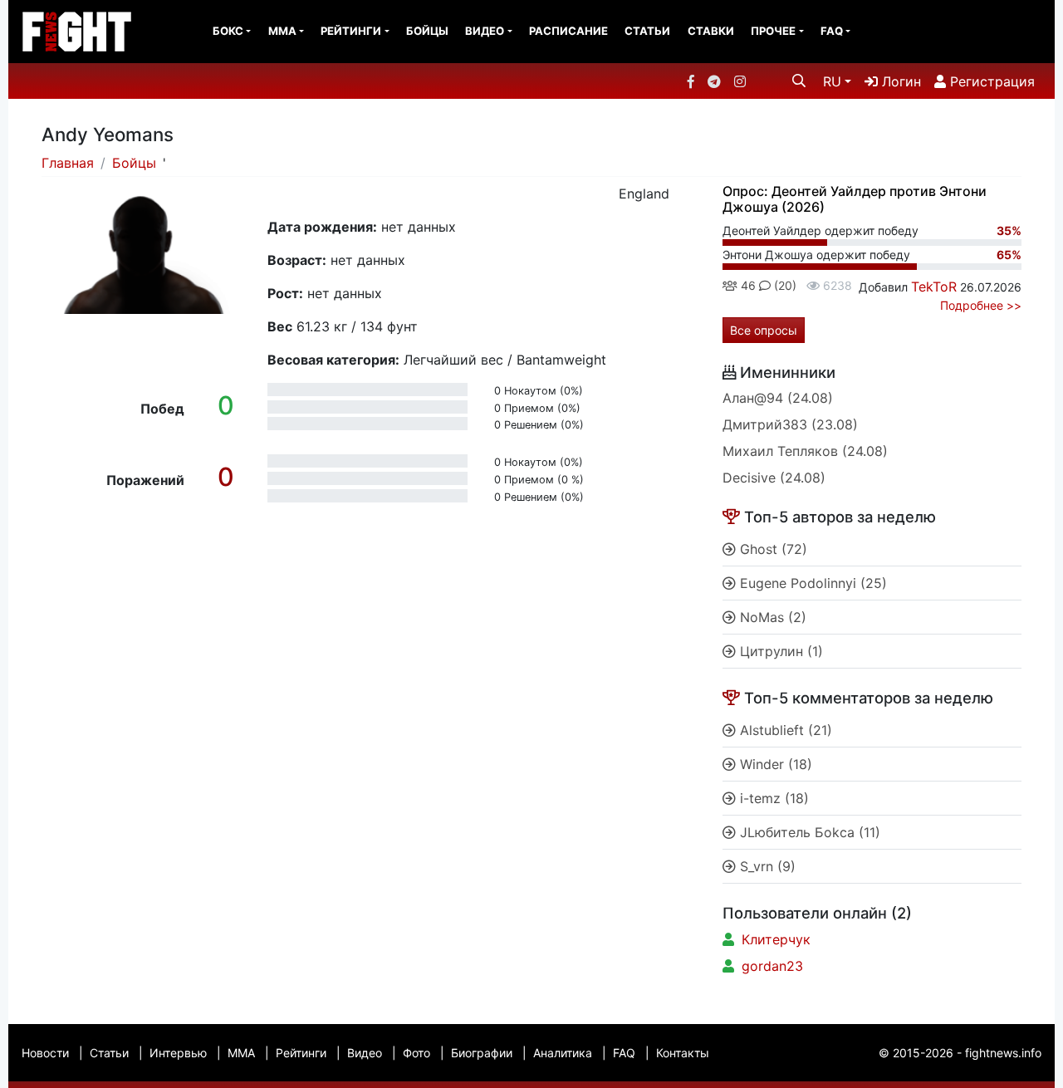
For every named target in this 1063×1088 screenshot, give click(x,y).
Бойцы (427, 30)
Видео (484, 30)
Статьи (647, 30)
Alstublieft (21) (784, 730)
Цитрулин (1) (779, 651)
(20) (783, 285)
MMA (282, 30)
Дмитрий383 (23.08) (790, 424)
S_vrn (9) (766, 866)
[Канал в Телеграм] (714, 81)
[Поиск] (798, 80)
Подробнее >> (980, 305)
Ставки (711, 30)
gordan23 (772, 966)
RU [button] (832, 81)
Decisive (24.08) (774, 477)
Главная (68, 162)
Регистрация (990, 81)
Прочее (773, 30)
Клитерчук (776, 939)
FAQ (832, 30)
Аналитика (562, 1053)
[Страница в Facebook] (691, 81)
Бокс (228, 30)
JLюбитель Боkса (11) (808, 832)
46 (746, 285)
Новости (45, 1053)
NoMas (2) (771, 617)
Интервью (178, 1053)
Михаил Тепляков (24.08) (805, 451)
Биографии (481, 1053)
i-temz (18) (772, 798)
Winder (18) (774, 764)
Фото (416, 1053)
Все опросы (763, 330)
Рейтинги (351, 30)
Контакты (682, 1053)
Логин (899, 81)
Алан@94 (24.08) (778, 398)
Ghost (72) (771, 549)
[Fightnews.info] (77, 31)
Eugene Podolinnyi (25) (811, 583)
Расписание (568, 30)
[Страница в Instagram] (740, 81)
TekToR (934, 286)
